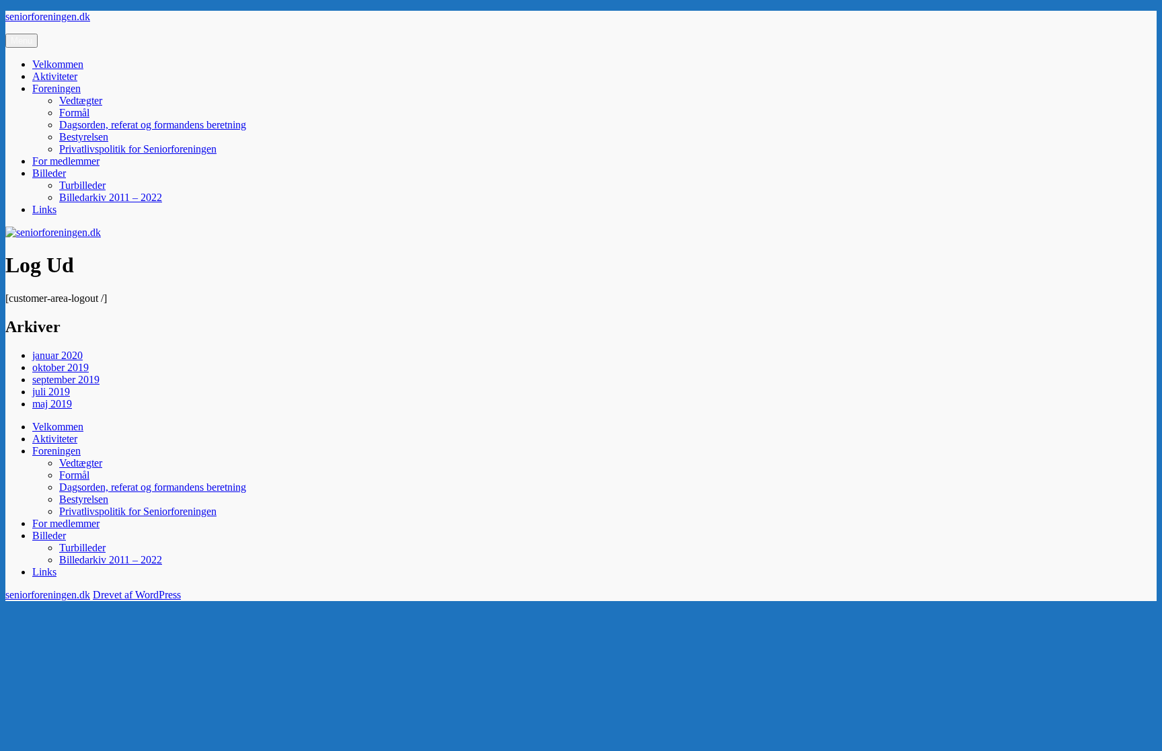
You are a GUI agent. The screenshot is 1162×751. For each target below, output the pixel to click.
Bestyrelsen (83, 137)
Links (44, 209)
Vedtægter (80, 100)
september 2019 (66, 379)
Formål (74, 112)
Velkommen (57, 64)
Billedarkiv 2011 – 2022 (110, 197)
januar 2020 (57, 355)
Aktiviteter (54, 76)
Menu (21, 41)
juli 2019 (51, 391)
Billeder (49, 173)
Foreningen (56, 88)
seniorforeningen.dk (47, 16)
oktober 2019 (60, 367)
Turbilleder (82, 185)
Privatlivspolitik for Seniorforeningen (138, 149)
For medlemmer (66, 161)
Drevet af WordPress (137, 594)
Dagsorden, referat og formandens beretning (152, 124)
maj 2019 (52, 403)
